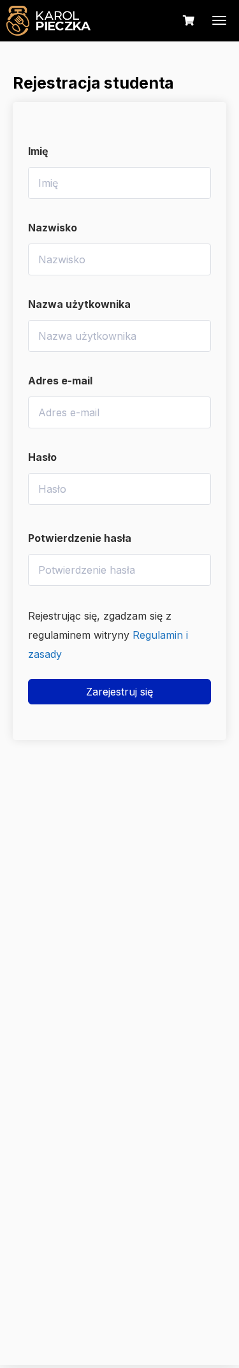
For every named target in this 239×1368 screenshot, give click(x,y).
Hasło (42, 457)
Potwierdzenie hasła (79, 538)
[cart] (188, 21)
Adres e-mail (60, 380)
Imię (38, 151)
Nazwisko (52, 227)
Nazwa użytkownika (79, 304)
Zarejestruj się (119, 691)
